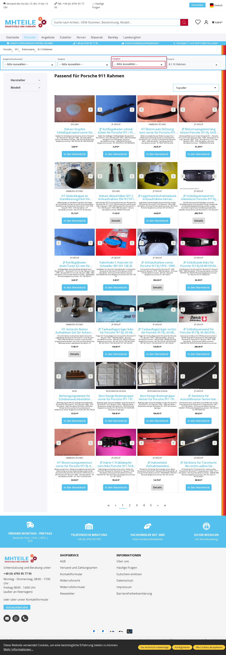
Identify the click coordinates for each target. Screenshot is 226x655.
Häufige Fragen (127, 568)
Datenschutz (125, 580)
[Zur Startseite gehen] (26, 22)
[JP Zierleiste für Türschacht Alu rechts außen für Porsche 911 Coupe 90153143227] (199, 442)
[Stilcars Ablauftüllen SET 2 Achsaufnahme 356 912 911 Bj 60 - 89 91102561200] (116, 175)
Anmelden (197, 5)
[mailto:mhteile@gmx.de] (7, 618)
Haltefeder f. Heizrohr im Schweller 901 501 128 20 (116, 264)
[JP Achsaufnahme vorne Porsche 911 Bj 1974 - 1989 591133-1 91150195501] (157, 242)
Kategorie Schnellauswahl (13, 59)
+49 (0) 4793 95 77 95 (87, 43)
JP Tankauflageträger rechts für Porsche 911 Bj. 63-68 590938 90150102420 (157, 331)
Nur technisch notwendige (155, 647)
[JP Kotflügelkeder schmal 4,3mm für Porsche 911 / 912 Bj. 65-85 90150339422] (116, 108)
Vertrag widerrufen (17, 607)
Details (116, 220)
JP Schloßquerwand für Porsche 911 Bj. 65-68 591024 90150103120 (198, 331)
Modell (15, 87)
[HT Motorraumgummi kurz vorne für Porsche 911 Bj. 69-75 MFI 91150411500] (75, 442)
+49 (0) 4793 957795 (89, 539)
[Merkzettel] (198, 22)
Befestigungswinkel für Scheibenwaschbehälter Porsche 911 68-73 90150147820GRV (74, 397)
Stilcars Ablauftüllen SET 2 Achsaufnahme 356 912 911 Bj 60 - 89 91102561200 (116, 197)
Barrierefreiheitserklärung (134, 593)
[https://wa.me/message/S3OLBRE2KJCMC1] (15, 618)
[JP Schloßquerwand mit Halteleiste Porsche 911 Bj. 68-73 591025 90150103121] (199, 175)
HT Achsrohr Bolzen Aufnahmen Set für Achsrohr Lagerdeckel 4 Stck (74, 331)
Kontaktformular (37, 599)
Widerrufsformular (72, 587)
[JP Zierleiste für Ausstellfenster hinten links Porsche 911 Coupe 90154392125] (199, 375)
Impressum (124, 587)
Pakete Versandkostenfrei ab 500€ (31, 43)
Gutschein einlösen (129, 574)
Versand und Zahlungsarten (78, 568)
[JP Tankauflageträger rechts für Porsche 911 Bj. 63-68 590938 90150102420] (157, 308)
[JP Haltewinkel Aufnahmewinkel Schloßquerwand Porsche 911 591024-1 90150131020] (157, 442)
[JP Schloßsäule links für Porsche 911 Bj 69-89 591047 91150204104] (199, 242)
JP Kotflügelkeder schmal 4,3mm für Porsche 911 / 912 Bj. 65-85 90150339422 (116, 131)
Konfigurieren (182, 647)
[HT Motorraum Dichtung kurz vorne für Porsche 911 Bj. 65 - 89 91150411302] (157, 108)
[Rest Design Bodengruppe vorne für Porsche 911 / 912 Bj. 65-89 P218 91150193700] (116, 375)
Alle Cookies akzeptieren (209, 647)
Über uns (123, 561)
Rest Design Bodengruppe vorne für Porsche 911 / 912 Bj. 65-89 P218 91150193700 (116, 397)
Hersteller (18, 80)
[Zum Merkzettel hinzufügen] (91, 98)
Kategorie (61, 59)
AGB (63, 561)
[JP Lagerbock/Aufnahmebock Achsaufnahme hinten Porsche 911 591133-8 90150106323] (157, 175)
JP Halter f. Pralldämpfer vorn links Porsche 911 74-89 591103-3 (116, 464)
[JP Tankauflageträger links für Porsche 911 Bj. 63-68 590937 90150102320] (116, 308)
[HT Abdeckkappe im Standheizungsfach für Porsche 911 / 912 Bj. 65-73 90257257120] (75, 175)
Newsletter (67, 593)
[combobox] (115, 22)
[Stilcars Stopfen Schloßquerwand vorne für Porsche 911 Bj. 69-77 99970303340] (75, 108)
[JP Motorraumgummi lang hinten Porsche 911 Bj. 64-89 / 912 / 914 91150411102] (199, 108)
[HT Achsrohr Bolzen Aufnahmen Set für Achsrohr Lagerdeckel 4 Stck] (75, 308)
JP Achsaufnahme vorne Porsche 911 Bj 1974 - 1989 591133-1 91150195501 (157, 264)
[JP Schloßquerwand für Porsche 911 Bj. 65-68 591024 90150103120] (199, 308)
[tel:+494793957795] (24, 618)
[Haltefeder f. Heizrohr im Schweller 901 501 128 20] (116, 242)
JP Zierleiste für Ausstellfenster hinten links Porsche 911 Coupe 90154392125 (198, 397)
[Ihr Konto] (206, 22)
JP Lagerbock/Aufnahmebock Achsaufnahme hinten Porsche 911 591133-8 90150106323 (157, 197)
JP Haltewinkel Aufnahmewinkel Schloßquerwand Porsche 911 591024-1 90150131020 (157, 464)
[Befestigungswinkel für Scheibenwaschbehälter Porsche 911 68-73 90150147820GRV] (75, 375)
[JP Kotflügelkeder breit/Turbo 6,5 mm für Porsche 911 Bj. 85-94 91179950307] (75, 242)
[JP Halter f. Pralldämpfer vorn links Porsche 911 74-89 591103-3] (116, 442)
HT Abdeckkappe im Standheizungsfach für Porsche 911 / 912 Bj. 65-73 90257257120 (74, 197)
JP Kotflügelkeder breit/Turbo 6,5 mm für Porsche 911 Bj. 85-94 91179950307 (75, 264)
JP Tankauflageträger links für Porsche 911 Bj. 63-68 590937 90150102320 (116, 331)
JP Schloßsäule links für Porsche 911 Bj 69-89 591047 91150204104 (198, 264)
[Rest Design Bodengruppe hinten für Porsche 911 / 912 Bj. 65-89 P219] (157, 375)
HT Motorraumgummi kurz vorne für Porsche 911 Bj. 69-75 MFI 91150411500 (75, 464)
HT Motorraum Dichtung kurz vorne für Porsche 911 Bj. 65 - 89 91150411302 (157, 131)
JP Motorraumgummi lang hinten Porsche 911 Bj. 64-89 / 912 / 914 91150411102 (198, 131)
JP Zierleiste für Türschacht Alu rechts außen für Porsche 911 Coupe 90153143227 (199, 464)
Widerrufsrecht (70, 580)
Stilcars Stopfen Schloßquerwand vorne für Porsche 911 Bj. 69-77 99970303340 (74, 131)
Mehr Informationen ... (18, 649)
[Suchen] (184, 22)
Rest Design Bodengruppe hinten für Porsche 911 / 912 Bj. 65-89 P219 (157, 397)
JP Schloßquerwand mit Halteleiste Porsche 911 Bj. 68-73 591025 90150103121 (198, 197)
